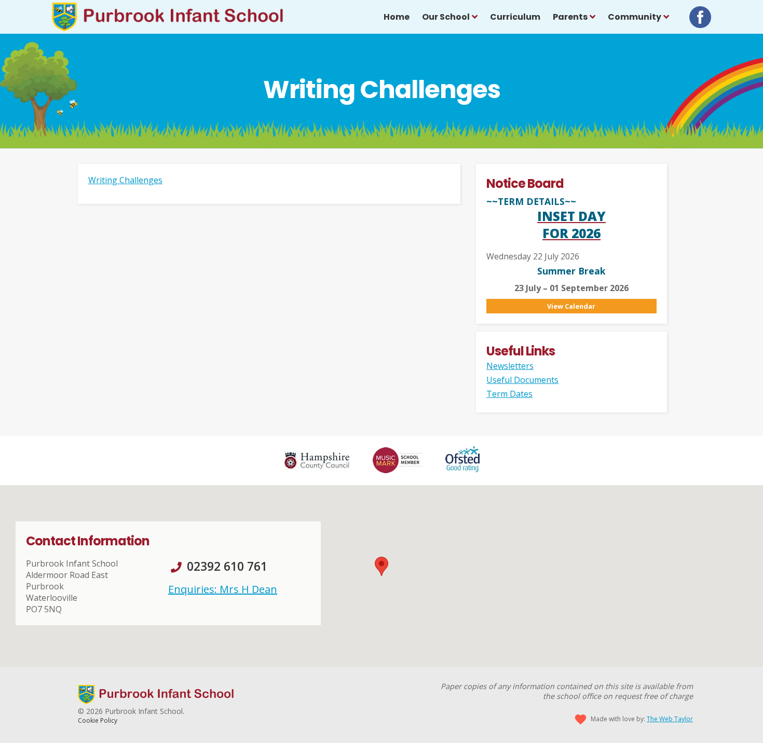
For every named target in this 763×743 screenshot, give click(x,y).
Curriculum (515, 17)
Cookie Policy (97, 720)
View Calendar (571, 306)
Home (397, 17)
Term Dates (509, 394)
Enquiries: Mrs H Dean (222, 589)
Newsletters (510, 365)
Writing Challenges (125, 180)
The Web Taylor (670, 718)
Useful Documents (522, 380)
